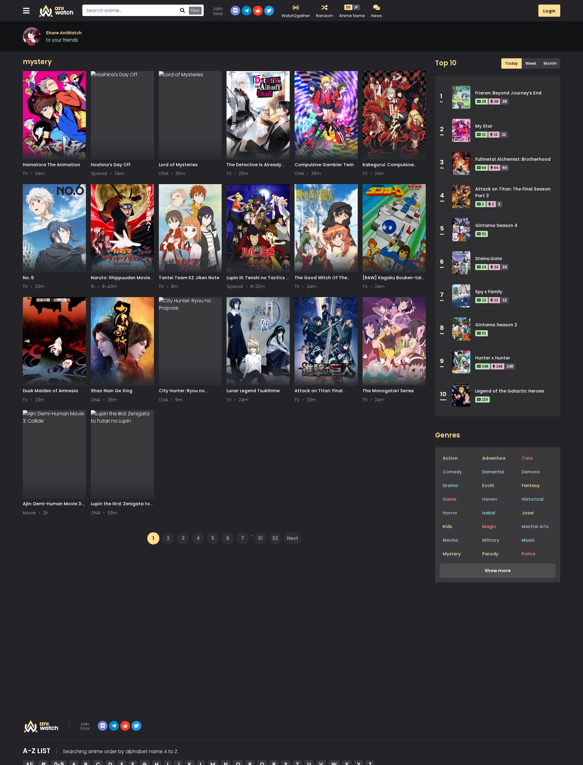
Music (528, 540)
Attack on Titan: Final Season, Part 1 (319, 394)
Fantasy (531, 485)
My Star (484, 126)
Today (511, 63)
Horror (450, 513)
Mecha (450, 540)
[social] (102, 726)
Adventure (494, 458)
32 (275, 538)
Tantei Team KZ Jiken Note (189, 278)
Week (530, 63)
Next (292, 538)
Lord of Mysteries (178, 165)
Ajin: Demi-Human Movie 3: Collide (52, 507)
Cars (527, 458)
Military (490, 540)
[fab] (114, 726)
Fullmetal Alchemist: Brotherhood (513, 159)
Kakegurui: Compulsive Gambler (388, 167)
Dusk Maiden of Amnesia (50, 391)
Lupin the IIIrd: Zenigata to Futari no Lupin (120, 507)
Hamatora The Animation (51, 165)
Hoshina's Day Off (111, 165)
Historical (533, 499)
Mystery (452, 554)
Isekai (488, 513)
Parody (490, 554)
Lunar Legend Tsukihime (253, 391)
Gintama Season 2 (496, 325)
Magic (489, 526)
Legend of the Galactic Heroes (509, 391)
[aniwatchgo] (136, 726)
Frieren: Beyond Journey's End (508, 93)
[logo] (41, 726)
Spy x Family (488, 292)
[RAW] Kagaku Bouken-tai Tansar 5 (392, 280)
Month (550, 63)
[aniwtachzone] (125, 726)
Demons (531, 472)
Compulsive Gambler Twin (324, 165)
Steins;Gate (488, 259)
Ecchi (488, 485)
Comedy (452, 472)
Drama (450, 485)
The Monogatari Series (388, 391)
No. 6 (28, 278)
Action (450, 458)
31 (260, 538)
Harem (489, 499)
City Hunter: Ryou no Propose (182, 394)
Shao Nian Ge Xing (111, 391)
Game (449, 499)
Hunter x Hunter (492, 358)
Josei (528, 513)
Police (528, 554)
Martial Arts (535, 526)
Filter (195, 10)
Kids (447, 526)
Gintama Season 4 (496, 225)
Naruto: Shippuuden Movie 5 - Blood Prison (120, 280)
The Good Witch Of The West (321, 280)
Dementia (493, 472)
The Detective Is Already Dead (254, 167)
